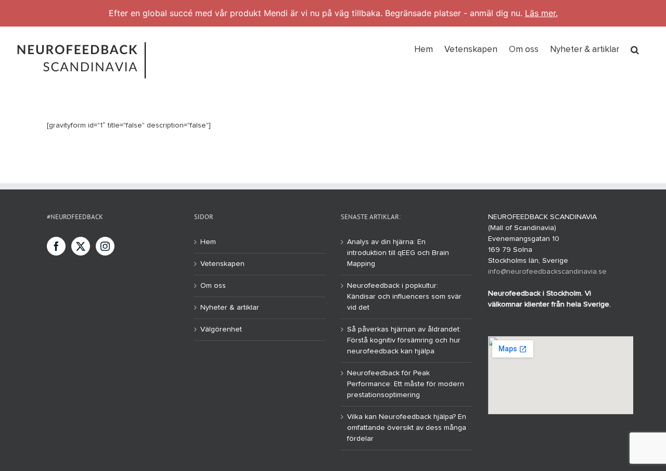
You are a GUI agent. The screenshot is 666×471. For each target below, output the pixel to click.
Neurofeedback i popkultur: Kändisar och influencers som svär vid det (404, 296)
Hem (208, 242)
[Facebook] (56, 246)
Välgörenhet (221, 329)
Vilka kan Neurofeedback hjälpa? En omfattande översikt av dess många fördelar (406, 427)
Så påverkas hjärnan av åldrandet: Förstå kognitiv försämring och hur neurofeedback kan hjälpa (404, 340)
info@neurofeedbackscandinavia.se (547, 271)
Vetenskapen (222, 264)
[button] (635, 49)
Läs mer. (541, 13)
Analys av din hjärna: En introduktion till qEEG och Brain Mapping (398, 253)
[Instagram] (105, 246)
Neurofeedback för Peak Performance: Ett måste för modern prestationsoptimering (405, 384)
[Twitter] (80, 246)
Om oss (213, 285)
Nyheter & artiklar (229, 307)
